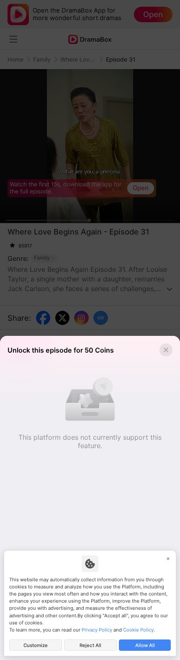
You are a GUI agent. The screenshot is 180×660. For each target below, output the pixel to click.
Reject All (90, 645)
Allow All (145, 645)
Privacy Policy (97, 630)
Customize (35, 645)
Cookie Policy (138, 630)
